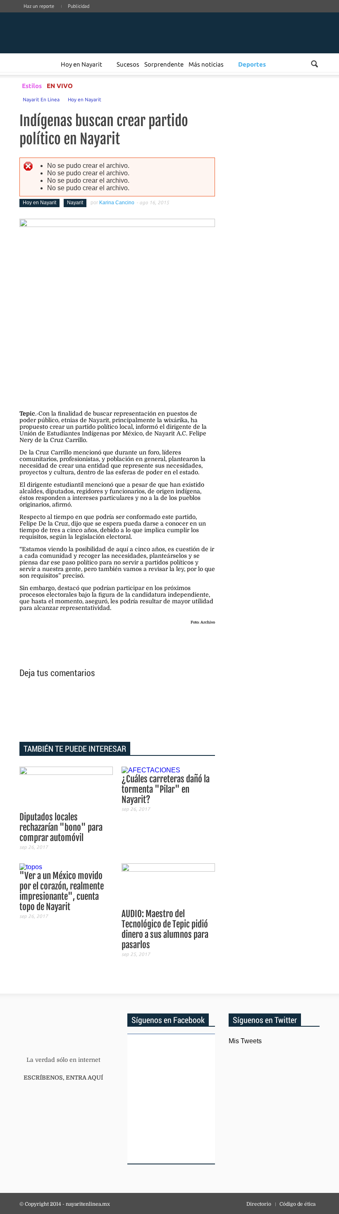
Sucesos (128, 64)
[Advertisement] (117, 711)
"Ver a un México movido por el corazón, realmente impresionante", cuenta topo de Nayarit (61, 891)
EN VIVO (60, 85)
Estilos (32, 85)
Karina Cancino (116, 203)
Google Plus (279, 14)
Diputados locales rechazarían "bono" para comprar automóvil (61, 827)
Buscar (314, 64)
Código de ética (297, 1204)
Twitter (304, 14)
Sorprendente (164, 64)
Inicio (70, 32)
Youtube (316, 14)
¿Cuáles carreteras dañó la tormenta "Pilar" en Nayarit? (166, 789)
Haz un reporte (39, 6)
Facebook (266, 14)
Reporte (48, 64)
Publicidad (78, 6)
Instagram (291, 14)
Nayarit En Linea (41, 99)
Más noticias (206, 64)
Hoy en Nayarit (81, 64)
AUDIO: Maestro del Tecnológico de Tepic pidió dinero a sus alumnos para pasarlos (165, 929)
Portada (29, 64)
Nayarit (75, 203)
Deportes (252, 64)
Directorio (258, 1204)
